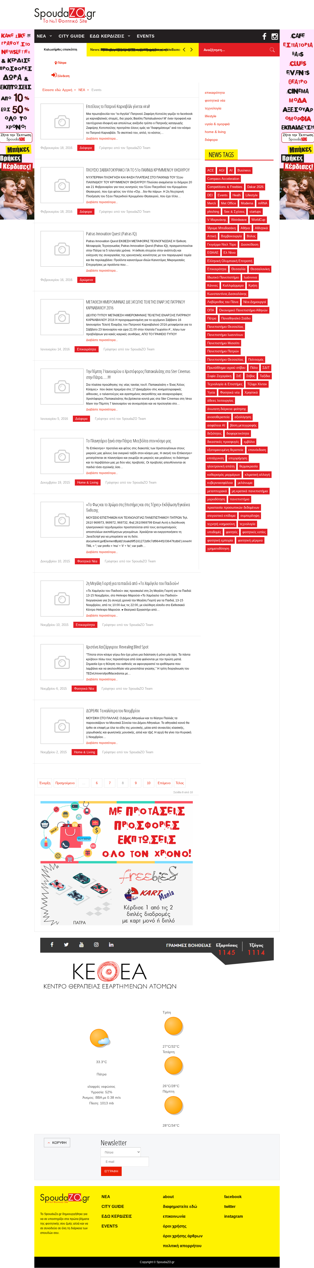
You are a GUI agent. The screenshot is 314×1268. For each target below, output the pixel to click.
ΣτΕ (238, 376)
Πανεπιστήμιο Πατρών (223, 351)
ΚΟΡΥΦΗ (59, 1143)
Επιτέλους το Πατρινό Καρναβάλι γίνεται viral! (118, 106)
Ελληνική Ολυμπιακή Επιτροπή (229, 261)
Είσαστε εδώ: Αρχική (57, 90)
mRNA (262, 203)
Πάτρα (211, 318)
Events (223, 195)
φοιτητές (231, 532)
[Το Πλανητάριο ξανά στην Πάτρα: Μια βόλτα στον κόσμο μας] (62, 456)
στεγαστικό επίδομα (221, 515)
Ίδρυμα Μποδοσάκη (221, 228)
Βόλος (251, 236)
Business (244, 170)
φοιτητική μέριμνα (250, 540)
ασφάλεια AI (216, 425)
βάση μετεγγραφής (243, 425)
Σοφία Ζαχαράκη (219, 376)
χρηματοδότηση (218, 548)
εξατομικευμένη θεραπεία (225, 450)
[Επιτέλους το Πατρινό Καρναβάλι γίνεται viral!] (62, 122)
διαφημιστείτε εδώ (180, 1206)
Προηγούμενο (65, 783)
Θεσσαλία (238, 269)
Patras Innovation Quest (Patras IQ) (111, 234)
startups (255, 211)
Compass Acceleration (223, 179)
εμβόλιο (249, 442)
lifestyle (210, 116)
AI (231, 170)
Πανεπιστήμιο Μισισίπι (223, 343)
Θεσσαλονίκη (260, 269)
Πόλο (254, 368)
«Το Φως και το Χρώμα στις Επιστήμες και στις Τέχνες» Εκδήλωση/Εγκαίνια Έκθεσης (138, 507)
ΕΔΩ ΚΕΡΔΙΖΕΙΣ (107, 36)
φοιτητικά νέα (215, 100)
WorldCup (258, 220)
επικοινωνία (174, 1216)
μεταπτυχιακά (217, 491)
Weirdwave (239, 220)
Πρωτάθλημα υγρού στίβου (226, 368)
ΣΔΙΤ (266, 368)
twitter (230, 1206)
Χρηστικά (251, 392)
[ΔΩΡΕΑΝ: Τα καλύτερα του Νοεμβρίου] (62, 726)
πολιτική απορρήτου (182, 1246)
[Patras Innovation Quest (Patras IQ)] (62, 249)
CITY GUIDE (72, 36)
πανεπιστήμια (239, 499)
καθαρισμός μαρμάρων (223, 474)
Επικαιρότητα (86, 349)
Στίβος (250, 376)
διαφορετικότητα (237, 433)
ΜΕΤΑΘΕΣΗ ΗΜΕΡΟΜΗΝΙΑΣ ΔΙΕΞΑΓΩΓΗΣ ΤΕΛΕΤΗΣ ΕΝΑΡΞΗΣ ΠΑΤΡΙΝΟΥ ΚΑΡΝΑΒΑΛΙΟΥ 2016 (135, 304)
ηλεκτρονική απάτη (221, 466)
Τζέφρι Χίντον (257, 384)
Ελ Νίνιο (229, 252)
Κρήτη (253, 285)
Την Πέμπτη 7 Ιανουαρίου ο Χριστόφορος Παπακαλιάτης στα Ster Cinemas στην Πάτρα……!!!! (138, 374)
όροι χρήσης (174, 1226)
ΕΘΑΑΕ (213, 252)
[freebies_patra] (116, 866)
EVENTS (146, 36)
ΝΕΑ (41, 36)
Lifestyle (252, 195)
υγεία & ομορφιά (217, 124)
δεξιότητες (214, 433)
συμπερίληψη (249, 515)
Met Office (228, 203)
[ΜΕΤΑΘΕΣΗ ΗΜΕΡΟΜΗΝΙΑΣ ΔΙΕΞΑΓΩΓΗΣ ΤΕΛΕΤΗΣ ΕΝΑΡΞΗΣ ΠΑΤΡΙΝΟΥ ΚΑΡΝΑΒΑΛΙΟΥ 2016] (62, 317)
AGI (221, 170)
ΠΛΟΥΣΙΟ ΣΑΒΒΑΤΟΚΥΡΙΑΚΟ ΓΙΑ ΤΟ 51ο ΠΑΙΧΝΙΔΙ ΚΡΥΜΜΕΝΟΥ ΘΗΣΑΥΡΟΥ (138, 170)
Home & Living (87, 482)
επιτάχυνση (215, 458)
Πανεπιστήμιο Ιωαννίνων (225, 335)
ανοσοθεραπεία (218, 417)
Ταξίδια (265, 376)
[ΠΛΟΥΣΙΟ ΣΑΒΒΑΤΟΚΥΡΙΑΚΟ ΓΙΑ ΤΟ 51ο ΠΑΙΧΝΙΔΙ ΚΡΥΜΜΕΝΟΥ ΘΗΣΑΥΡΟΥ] (62, 185)
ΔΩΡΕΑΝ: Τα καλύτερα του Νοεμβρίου (113, 710)
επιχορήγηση (238, 458)
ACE (210, 170)
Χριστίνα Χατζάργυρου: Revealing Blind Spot (117, 647)
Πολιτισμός (255, 359)
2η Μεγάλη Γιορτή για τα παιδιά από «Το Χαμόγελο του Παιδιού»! (132, 583)
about (168, 1197)
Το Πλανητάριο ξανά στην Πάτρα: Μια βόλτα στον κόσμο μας (128, 441)
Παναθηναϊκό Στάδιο (235, 318)
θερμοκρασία (248, 466)
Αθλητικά (261, 228)
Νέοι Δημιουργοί (254, 302)
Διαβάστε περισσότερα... (102, 138)
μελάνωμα (245, 483)
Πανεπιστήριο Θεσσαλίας (225, 359)
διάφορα (211, 140)
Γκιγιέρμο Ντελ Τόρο (221, 244)
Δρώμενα (86, 280)
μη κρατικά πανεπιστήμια (250, 491)
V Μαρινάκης (216, 220)
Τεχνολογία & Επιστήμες (224, 384)
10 (148, 783)
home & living (215, 132)
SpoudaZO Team (138, 148)
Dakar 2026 (255, 187)
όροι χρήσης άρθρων (183, 1236)
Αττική (211, 236)
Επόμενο (164, 783)
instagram (233, 1216)
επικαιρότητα (215, 92)
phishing (213, 211)
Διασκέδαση (249, 244)
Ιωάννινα (250, 277)
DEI (210, 195)
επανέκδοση (257, 450)
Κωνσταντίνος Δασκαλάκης (227, 294)
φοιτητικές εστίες (254, 532)
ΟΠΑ (210, 310)
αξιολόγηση (243, 417)
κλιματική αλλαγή (257, 474)
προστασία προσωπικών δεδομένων (233, 507)
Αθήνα (245, 228)
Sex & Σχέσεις (234, 211)
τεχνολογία (213, 108)
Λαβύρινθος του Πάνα (222, 302)
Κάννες (212, 285)
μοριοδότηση (216, 499)
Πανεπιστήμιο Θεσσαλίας (225, 327)
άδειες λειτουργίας (220, 400)
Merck (211, 203)
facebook (233, 1197)
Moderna (247, 203)
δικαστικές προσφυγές (223, 442)
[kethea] (157, 944)
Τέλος (180, 783)
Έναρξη (44, 783)
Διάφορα (86, 148)
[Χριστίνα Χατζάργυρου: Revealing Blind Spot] (62, 662)
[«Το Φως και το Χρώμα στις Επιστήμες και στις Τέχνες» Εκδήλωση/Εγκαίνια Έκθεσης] (62, 520)
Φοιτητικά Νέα (87, 561)
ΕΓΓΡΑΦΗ (111, 1171)
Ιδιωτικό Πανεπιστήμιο (223, 277)
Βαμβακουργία (231, 236)
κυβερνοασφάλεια (220, 483)
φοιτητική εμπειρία (220, 540)
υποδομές (214, 532)
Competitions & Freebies (224, 187)
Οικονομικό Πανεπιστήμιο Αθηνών (243, 310)
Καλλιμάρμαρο (233, 285)
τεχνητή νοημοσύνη (221, 524)
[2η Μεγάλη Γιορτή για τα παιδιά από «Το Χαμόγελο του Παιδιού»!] (62, 599)
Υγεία (211, 392)
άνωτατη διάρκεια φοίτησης (226, 409)
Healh (237, 195)
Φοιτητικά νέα (230, 392)
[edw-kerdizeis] (116, 807)
